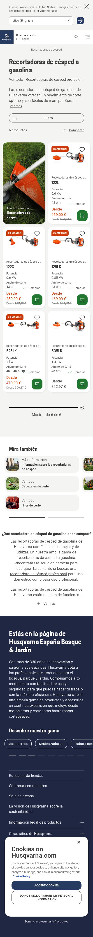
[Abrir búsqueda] (76, 37)
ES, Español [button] (23, 39)
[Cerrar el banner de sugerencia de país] (86, 6)
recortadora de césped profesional (38, 574)
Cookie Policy (21, 876)
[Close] (79, 842)
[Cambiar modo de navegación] (87, 37)
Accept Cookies (46, 885)
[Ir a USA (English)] (80, 20)
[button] (82, 150)
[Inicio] (7, 37)
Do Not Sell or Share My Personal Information (46, 897)
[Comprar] (82, 215)
